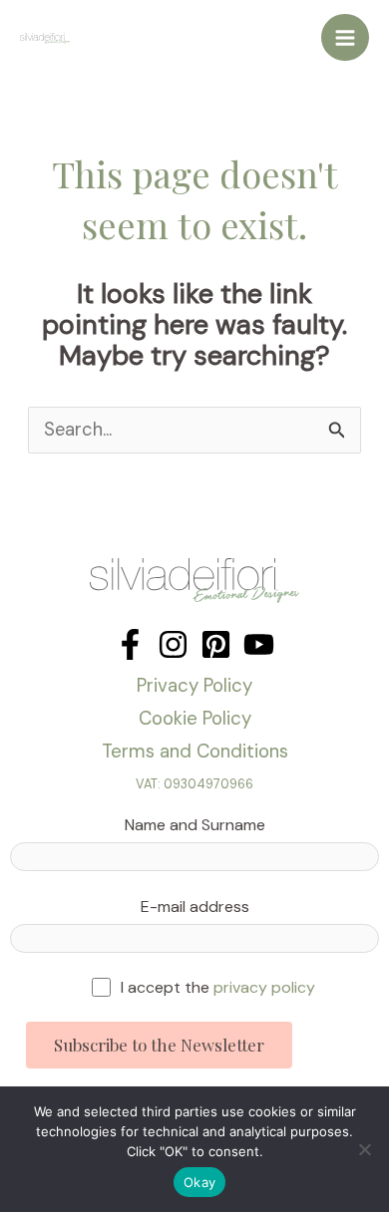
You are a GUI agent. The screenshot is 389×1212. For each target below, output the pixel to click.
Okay (199, 1182)
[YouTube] (258, 644)
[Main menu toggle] (345, 38)
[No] (364, 1149)
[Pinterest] (215, 644)
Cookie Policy (195, 718)
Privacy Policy (194, 685)
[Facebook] (130, 644)
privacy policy (264, 987)
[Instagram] (173, 644)
